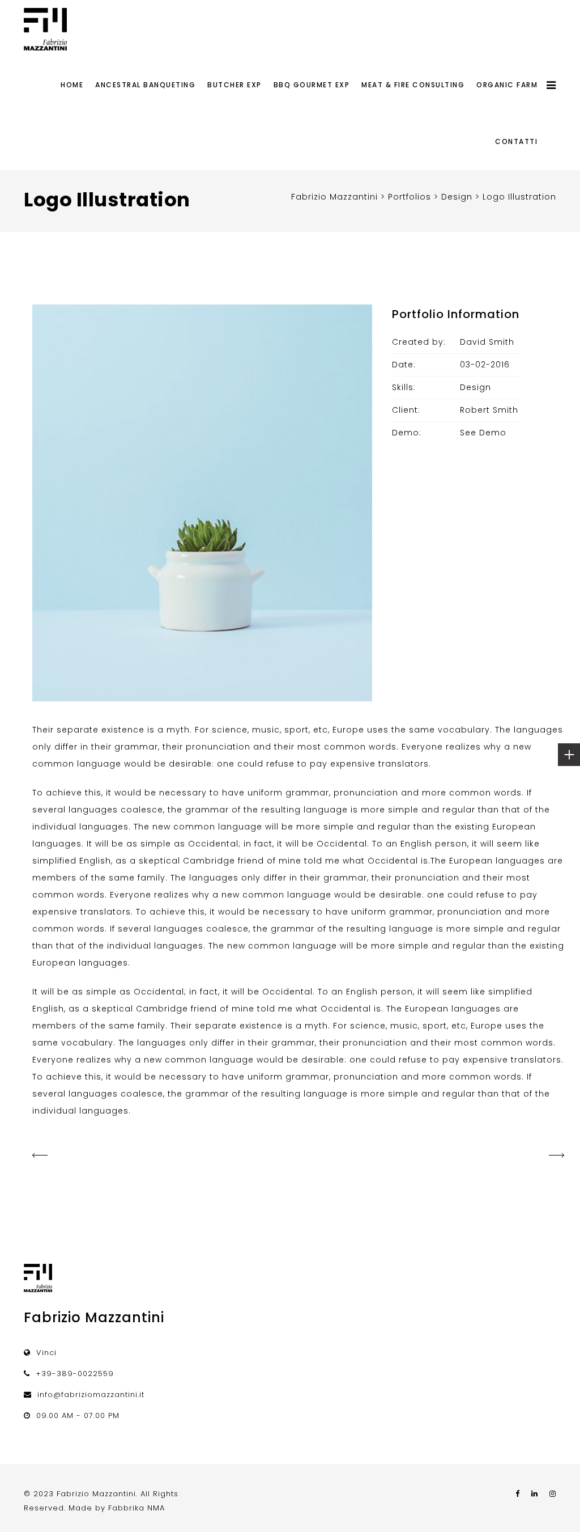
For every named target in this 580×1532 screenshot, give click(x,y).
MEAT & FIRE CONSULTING (412, 85)
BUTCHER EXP (234, 85)
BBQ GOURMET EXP (312, 85)
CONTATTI (516, 141)
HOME (72, 85)
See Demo (483, 432)
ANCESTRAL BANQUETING (145, 85)
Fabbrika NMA (136, 1508)
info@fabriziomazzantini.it (90, 1394)
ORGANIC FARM (507, 85)
